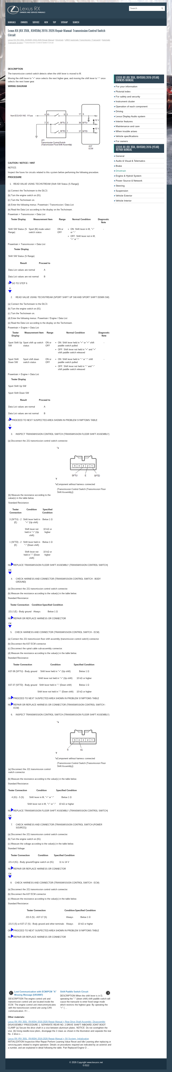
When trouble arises (126, 131)
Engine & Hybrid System (128, 175)
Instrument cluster (125, 101)
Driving (119, 111)
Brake (119, 166)
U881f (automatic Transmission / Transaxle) (83, 40)
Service (36, 22)
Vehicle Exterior (124, 195)
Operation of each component (131, 106)
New (46, 22)
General (120, 156)
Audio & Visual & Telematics (130, 160)
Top (54, 22)
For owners (122, 141)
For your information (126, 86)
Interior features (124, 121)
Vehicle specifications (127, 136)
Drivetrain (59, 40)
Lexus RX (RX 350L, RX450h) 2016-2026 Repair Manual (31, 40)
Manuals (12, 22)
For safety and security (128, 96)
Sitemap (64, 22)
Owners (24, 22)
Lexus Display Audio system (130, 116)
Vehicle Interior (124, 200)
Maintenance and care (128, 126)
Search (76, 22)
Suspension (122, 190)
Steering (120, 185)
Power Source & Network (129, 180)
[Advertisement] (59, 56)
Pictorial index (123, 91)
